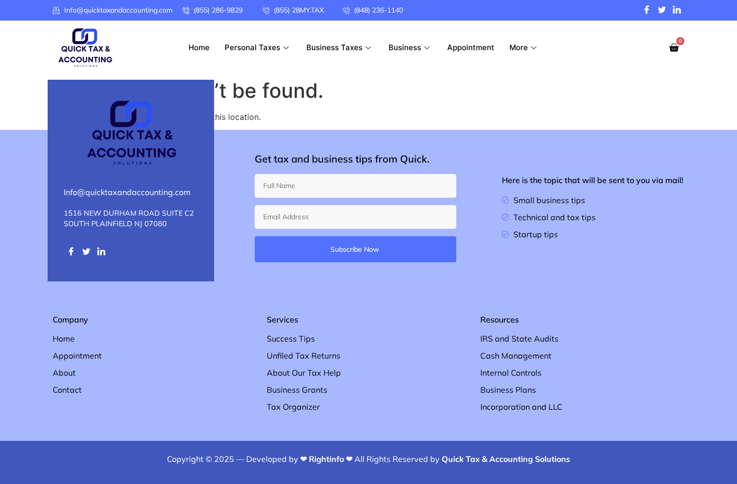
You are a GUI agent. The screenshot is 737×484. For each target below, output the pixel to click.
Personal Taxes (252, 47)
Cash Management (515, 356)
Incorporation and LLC (521, 407)
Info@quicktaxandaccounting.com (127, 192)
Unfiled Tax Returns (303, 356)
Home (199, 47)
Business (405, 47)
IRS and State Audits (519, 339)
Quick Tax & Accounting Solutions (506, 459)
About (64, 373)
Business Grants (297, 390)
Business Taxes (334, 47)
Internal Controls (510, 373)
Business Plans (508, 390)
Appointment (470, 47)
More (518, 47)
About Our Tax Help (304, 373)
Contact (67, 390)
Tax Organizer (293, 407)
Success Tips (291, 339)
